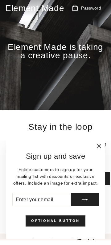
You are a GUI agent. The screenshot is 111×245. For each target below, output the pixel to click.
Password (91, 8)
